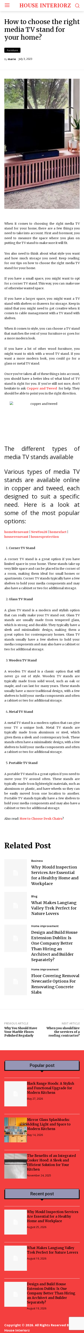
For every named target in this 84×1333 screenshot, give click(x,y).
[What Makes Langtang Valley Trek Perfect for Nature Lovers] (15, 905)
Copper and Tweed (42, 388)
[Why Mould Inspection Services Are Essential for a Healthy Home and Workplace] (15, 872)
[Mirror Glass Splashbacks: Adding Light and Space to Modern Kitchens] (15, 1130)
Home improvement (45, 926)
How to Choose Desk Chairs (41, 819)
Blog (34, 896)
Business (37, 860)
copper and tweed (37, 488)
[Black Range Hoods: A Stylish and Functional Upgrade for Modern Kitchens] (15, 1093)
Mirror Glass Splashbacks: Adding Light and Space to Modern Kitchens (48, 1124)
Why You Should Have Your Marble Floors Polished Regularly (20, 1031)
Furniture (12, 50)
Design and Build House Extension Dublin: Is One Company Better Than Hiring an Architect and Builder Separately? (51, 1293)
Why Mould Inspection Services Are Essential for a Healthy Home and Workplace (54, 875)
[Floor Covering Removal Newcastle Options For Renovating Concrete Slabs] (15, 981)
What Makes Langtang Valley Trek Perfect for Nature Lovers (54, 908)
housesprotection (45, 537)
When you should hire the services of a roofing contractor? (63, 1031)
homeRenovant (16, 532)
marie (12, 59)
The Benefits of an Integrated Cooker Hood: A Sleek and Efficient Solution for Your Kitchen (51, 1162)
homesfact (58, 532)
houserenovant (16, 537)
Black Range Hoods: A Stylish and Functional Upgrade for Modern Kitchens (50, 1088)
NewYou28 (39, 532)
